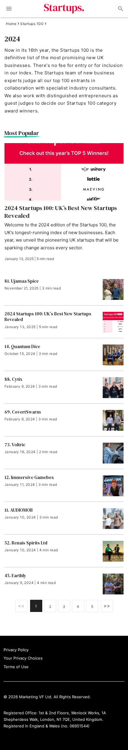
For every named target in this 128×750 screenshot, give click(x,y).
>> (107, 606)
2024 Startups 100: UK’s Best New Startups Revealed (60, 212)
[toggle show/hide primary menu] (9, 8)
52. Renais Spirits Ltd (25, 543)
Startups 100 (31, 24)
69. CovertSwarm (22, 412)
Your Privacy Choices (23, 658)
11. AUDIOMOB (18, 510)
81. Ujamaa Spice (21, 281)
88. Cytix (13, 379)
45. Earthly (15, 576)
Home (11, 24)
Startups (64, 8)
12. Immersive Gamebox (29, 477)
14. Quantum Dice (22, 347)
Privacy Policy (16, 649)
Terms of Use (16, 666)
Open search (120, 8)
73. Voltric (14, 445)
